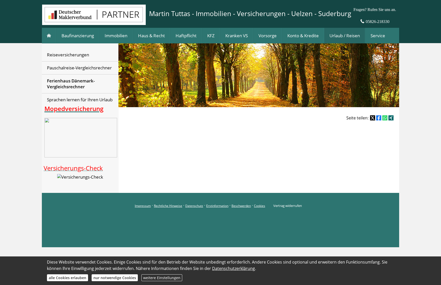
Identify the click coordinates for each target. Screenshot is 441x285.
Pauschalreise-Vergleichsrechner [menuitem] (79, 68)
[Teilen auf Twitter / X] (372, 117)
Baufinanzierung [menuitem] (78, 36)
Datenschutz (194, 206)
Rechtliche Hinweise (168, 206)
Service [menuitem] (378, 36)
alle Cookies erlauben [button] (67, 277)
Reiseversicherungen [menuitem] (68, 55)
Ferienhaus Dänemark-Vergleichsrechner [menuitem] (71, 84)
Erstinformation (217, 206)
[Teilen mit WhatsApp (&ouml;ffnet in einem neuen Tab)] (384, 117)
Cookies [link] (259, 206)
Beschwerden (241, 206)
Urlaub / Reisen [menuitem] (344, 36)
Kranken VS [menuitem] (236, 36)
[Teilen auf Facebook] (378, 117)
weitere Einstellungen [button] (161, 277)
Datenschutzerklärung (233, 268)
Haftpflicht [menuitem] (186, 36)
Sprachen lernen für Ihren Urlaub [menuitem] (80, 100)
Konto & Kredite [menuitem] (303, 36)
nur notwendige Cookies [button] (114, 277)
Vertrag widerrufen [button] (287, 205)
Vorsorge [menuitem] (268, 36)
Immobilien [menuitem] (116, 36)
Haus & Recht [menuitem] (151, 36)
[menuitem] (49, 35)
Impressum (143, 206)
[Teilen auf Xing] (391, 117)
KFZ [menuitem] (211, 36)
